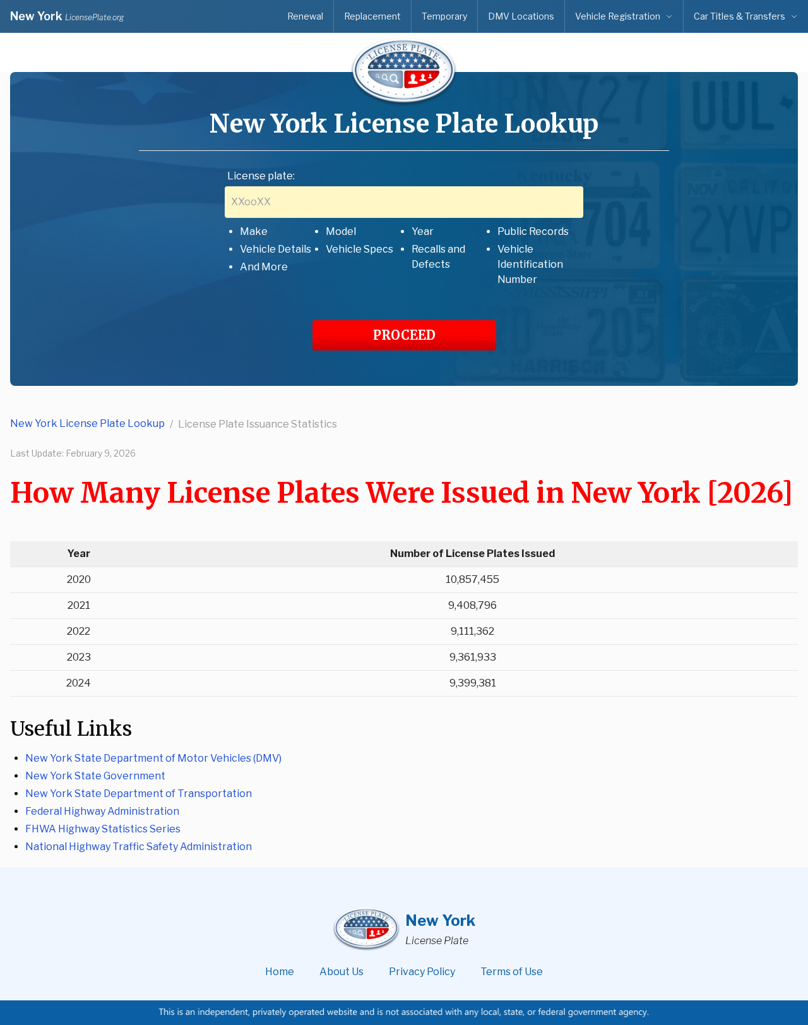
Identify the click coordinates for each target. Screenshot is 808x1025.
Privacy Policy (422, 972)
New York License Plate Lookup (87, 423)
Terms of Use (511, 972)
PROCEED (404, 335)
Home (279, 972)
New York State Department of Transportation (138, 794)
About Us (341, 972)
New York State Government (95, 776)
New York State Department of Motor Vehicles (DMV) (153, 758)
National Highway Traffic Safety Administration (138, 847)
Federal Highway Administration (102, 811)
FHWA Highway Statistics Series (103, 829)
